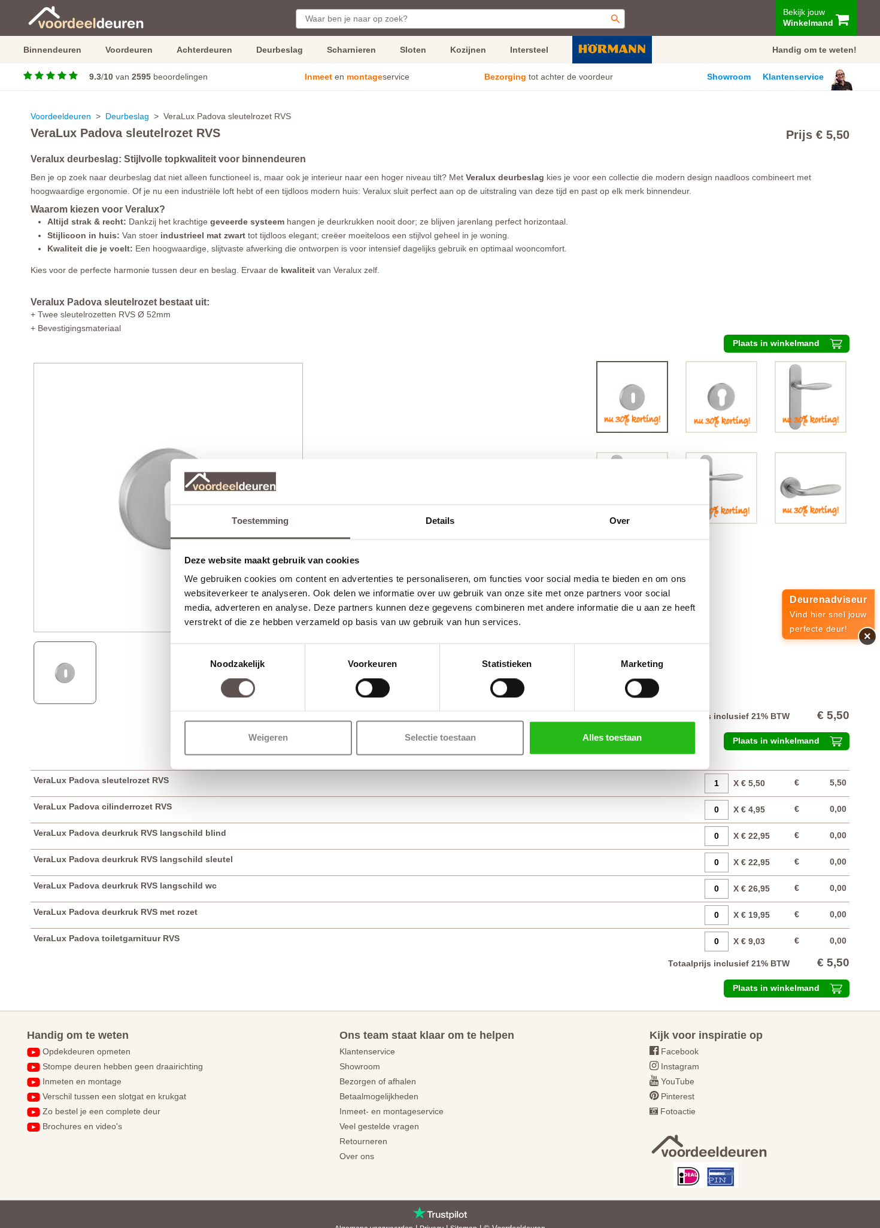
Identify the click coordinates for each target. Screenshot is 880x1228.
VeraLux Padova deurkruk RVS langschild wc (125, 885)
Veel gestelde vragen (379, 1126)
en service (357, 76)
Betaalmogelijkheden (378, 1096)
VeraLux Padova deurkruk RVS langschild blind (130, 833)
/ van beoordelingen (148, 76)
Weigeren (268, 738)
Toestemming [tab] (260, 521)
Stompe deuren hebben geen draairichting (123, 1066)
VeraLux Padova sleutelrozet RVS (101, 780)
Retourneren (363, 1141)
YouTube (677, 1081)
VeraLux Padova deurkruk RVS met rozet (116, 912)
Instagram (680, 1066)
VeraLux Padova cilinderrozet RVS (103, 806)
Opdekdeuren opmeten (87, 1051)
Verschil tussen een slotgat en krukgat (114, 1096)
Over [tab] (619, 521)
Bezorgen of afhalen (377, 1081)
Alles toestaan (612, 738)
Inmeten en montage (82, 1081)
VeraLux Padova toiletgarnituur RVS (107, 938)
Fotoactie (678, 1111)
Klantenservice (793, 76)
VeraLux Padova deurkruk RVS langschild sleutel (133, 859)
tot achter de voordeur (548, 76)
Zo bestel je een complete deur (101, 1111)
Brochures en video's (82, 1126)
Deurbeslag (127, 116)
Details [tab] (440, 521)
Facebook (680, 1051)
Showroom (729, 76)
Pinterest (677, 1096)
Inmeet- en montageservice (391, 1111)
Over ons (356, 1156)
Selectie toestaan (440, 738)
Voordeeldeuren (61, 116)
